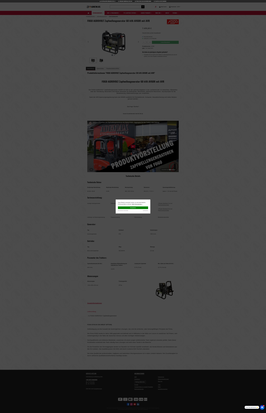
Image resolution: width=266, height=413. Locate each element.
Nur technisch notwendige (123, 210)
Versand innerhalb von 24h (125, 1)
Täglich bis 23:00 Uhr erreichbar (143, 1)
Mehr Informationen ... (137, 204)
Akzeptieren (133, 207)
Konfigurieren (145, 210)
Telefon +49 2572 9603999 (160, 1)
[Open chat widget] (262, 407)
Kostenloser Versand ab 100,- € (108, 1)
